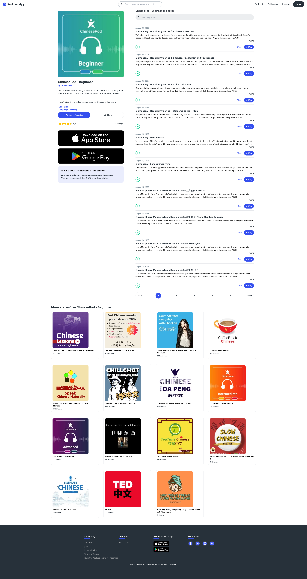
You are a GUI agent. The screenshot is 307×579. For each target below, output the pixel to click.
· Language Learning (67, 109)
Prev (140, 295)
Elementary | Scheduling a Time (153, 164)
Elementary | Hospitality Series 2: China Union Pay (163, 84)
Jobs (86, 546)
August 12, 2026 (142, 214)
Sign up (285, 4)
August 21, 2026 (142, 108)
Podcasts (259, 4)
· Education (63, 107)
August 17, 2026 (142, 161)
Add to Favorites (76, 115)
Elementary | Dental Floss (150, 137)
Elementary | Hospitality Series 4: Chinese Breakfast (165, 31)
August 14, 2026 (142, 187)
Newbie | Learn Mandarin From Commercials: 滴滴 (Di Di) (167, 270)
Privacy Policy (90, 550)
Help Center (124, 542)
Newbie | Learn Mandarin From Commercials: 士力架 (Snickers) (170, 190)
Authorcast (273, 4)
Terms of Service (91, 554)
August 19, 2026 (142, 134)
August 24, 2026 (142, 81)
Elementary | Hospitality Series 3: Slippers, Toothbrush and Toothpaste (175, 58)
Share (109, 115)
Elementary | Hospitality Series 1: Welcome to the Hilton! (167, 111)
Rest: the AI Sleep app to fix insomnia (101, 558)
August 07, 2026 (142, 267)
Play (250, 47)
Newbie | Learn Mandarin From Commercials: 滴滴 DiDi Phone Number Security (179, 217)
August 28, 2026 (142, 28)
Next (249, 295)
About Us (88, 542)
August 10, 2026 (142, 240)
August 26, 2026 (142, 55)
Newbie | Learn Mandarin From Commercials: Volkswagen (168, 243)
